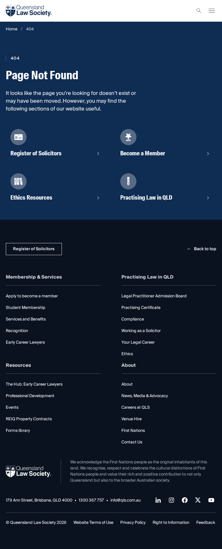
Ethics (127, 354)
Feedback (205, 522)
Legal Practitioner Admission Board (154, 296)
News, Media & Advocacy (144, 396)
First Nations (133, 430)
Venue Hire (131, 419)
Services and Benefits (26, 319)
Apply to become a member (32, 296)
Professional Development (30, 396)
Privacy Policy (133, 522)
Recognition (17, 330)
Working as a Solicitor (141, 330)
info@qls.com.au (125, 501)
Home (11, 29)
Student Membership (25, 307)
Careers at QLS (135, 407)
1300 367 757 (91, 501)
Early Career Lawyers (25, 342)
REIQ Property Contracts (29, 419)
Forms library (18, 430)
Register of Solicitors (34, 249)
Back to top (205, 249)
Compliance (132, 319)
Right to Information (171, 522)
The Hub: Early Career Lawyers (34, 384)
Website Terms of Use (93, 522)
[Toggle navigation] (211, 10)
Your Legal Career (138, 342)
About (127, 384)
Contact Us (131, 442)
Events (12, 407)
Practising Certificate (140, 307)
